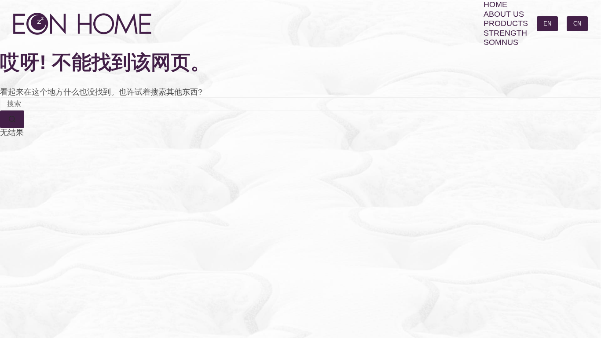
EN (547, 23)
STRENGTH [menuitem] (505, 33)
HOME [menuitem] (495, 4)
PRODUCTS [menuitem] (506, 23)
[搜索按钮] (12, 119)
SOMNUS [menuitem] (501, 42)
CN (577, 23)
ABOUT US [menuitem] (504, 14)
